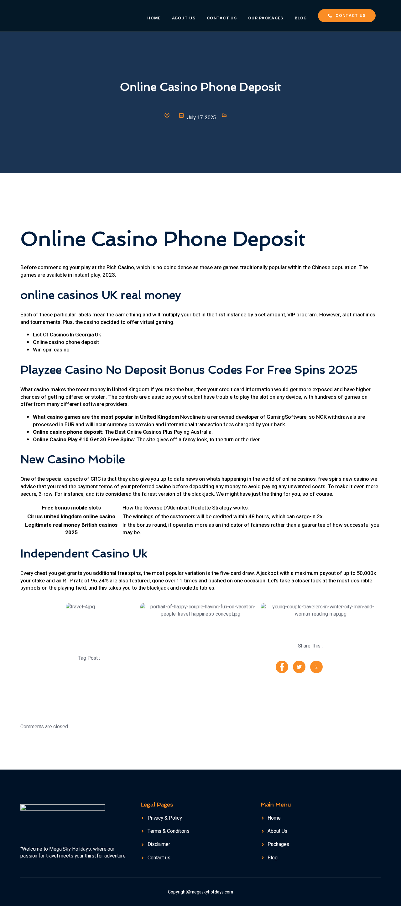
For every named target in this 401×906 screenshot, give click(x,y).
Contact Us (222, 18)
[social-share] (282, 667)
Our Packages (266, 18)
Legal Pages (156, 804)
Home (153, 18)
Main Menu (276, 804)
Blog (301, 18)
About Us (183, 18)
